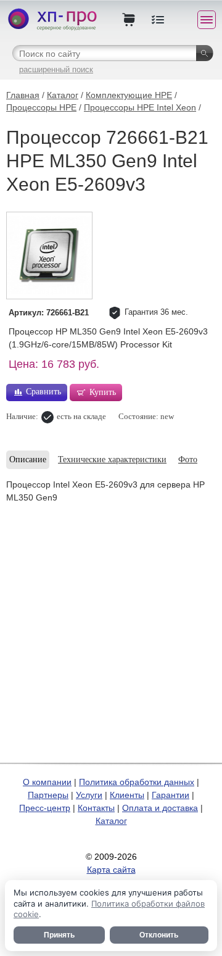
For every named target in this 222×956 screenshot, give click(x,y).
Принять (59, 935)
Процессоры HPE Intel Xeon (140, 107)
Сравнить (43, 391)
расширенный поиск (56, 69)
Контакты (96, 808)
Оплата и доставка (160, 808)
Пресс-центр (44, 808)
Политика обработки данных (136, 782)
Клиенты (127, 795)
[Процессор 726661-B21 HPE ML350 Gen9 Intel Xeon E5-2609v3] (49, 255)
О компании (47, 782)
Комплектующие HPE (129, 95)
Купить (102, 392)
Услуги (89, 795)
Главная (22, 95)
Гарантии (170, 795)
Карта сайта (111, 870)
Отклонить (158, 935)
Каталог (62, 95)
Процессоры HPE (41, 107)
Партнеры (48, 795)
